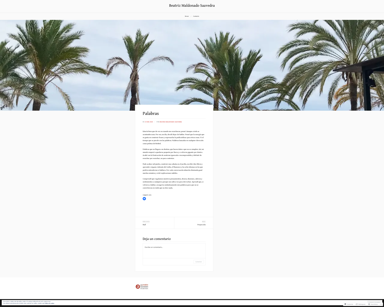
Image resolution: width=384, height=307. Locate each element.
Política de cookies (49, 303)
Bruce (187, 16)
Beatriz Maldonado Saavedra (192, 5)
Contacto (196, 16)
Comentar (198, 262)
